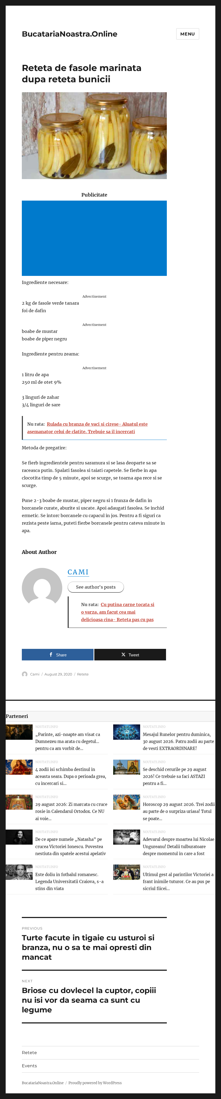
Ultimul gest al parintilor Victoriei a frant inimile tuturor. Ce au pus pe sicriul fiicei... (178, 881)
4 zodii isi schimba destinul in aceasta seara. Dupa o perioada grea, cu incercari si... (70, 776)
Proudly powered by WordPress (95, 1083)
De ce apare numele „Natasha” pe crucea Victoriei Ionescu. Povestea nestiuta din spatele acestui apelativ (70, 846)
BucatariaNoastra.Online (70, 33)
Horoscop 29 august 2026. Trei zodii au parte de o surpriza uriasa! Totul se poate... (179, 811)
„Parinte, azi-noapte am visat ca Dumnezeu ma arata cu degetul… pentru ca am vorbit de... (67, 741)
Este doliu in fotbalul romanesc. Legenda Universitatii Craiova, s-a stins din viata (69, 881)
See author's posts (96, 587)
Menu (187, 34)
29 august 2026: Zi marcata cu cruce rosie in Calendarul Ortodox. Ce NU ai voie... (71, 811)
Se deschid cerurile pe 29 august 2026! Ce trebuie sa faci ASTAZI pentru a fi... (174, 776)
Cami (78, 572)
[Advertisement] (95, 238)
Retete (83, 674)
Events (29, 1065)
